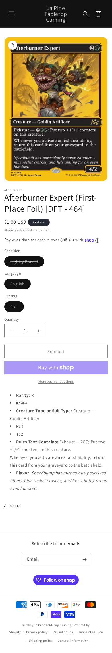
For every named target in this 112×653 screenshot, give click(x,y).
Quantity (11, 319)
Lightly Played (27, 263)
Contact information (73, 641)
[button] (11, 13)
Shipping (10, 230)
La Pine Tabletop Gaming (53, 625)
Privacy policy (36, 632)
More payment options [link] (56, 381)
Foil (17, 308)
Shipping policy (41, 641)
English (20, 285)
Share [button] (15, 505)
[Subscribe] (84, 559)
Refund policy (63, 632)
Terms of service (90, 632)
